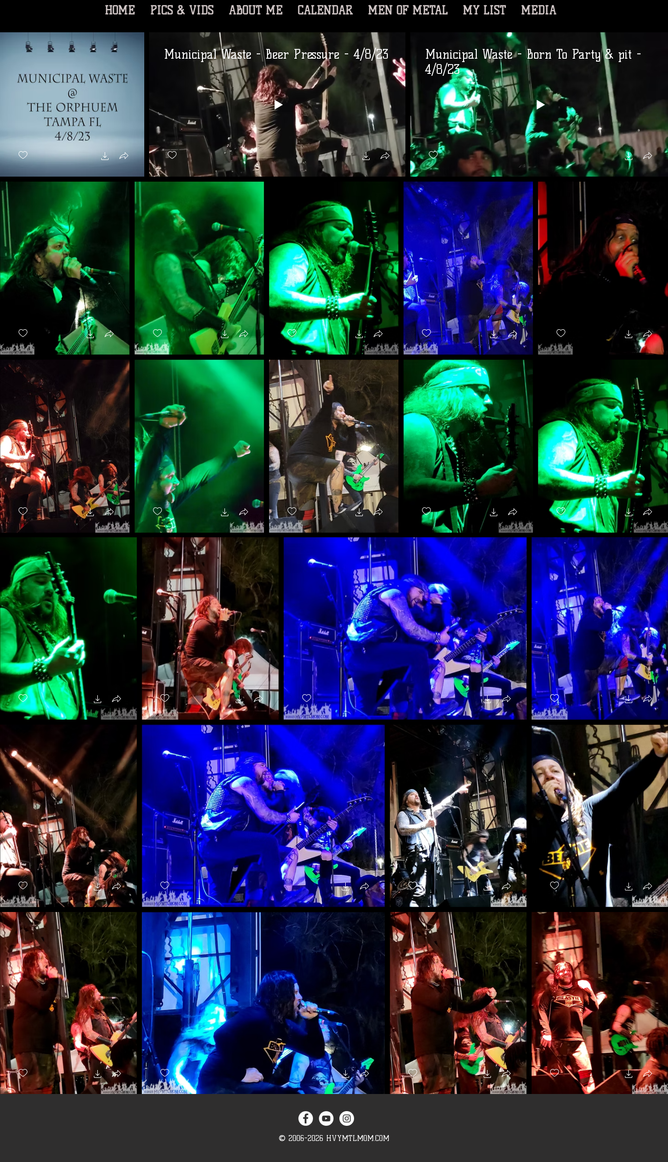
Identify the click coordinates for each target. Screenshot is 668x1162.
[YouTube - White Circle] (326, 1118)
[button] (105, 157)
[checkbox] (23, 155)
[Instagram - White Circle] (346, 1118)
